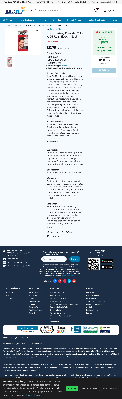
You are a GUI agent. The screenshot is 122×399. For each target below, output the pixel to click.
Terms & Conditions (57, 313)
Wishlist (32, 304)
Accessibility (55, 322)
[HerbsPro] (16, 10)
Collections (17, 25)
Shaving (65, 65)
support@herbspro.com (17, 262)
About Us (9, 292)
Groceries (90, 292)
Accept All (72, 388)
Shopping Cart (34, 301)
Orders (31, 298)
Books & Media (92, 310)
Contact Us (10, 298)
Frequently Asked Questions (61, 316)
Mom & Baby (91, 298)
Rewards (32, 313)
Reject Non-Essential (89, 388)
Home (7, 25)
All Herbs (89, 307)
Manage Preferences (110, 388)
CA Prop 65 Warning (58, 298)
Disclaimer (54, 319)
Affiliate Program (56, 295)
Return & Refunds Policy (59, 307)
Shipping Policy (56, 310)
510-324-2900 (14, 259)
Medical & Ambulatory (95, 304)
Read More (81, 357)
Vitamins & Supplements (95, 301)
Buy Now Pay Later (57, 292)
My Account (33, 292)
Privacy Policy (55, 301)
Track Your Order (35, 310)
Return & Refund (35, 307)
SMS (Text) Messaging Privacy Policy (64, 304)
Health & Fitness (92, 295)
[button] (95, 10)
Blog (7, 295)
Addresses (33, 295)
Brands (89, 313)
